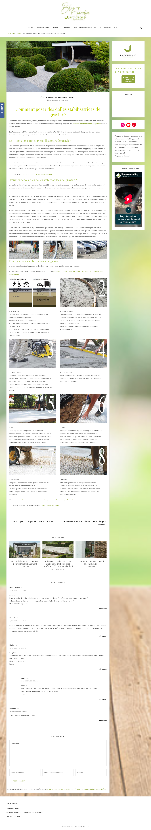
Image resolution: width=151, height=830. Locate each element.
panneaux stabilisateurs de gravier (87, 123)
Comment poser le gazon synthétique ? (38, 174)
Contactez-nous (12, 808)
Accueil (11, 33)
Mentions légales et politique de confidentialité (24, 812)
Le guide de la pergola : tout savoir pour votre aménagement (24, 562)
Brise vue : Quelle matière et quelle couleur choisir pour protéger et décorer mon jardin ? (58, 564)
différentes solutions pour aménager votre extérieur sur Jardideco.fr (47, 500)
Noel (116, 27)
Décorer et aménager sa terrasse (54, 97)
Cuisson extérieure (82, 27)
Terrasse (66, 27)
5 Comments (63, 100)
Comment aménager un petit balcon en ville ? (91, 562)
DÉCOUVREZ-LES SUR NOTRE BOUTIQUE (128, 79)
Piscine (30, 27)
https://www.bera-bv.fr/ (50, 505)
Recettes (97, 27)
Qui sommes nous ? (14, 816)
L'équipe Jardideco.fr (123, 156)
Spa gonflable (43, 27)
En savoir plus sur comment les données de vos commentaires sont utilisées (76, 789)
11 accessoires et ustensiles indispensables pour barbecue (84, 523)
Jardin (55, 27)
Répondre (103, 609)
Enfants (107, 27)
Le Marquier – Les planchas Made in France (33, 521)
